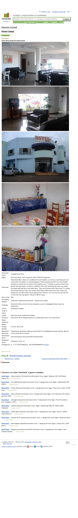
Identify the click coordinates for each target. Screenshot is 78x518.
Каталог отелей (19, 22)
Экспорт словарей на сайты (9, 446)
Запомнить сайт (45, 11)
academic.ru (6, 21)
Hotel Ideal (5, 376)
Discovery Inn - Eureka (12, 358)
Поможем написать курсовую (20, 356)
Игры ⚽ (59, 22)
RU (68, 11)
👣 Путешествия (7, 443)
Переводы (41, 22)
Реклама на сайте (36, 442)
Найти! (66, 19)
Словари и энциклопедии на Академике (29, 15)
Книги (50, 22)
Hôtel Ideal (5, 388)
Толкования (30, 22)
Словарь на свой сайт (59, 11)
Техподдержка (28, 442)
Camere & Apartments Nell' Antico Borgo (55, 358)
